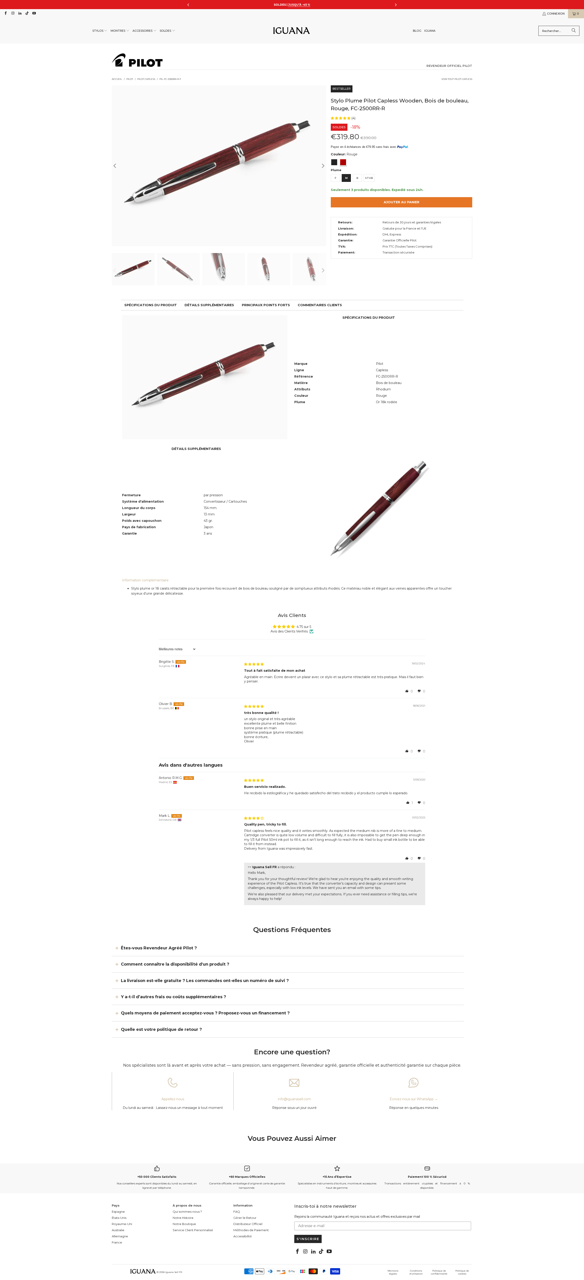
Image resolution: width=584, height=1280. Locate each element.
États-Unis (119, 1218)
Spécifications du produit (150, 305)
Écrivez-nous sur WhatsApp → (414, 1099)
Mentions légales (393, 1272)
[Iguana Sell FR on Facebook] (5, 13)
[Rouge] (343, 162)
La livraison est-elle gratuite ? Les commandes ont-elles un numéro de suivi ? (205, 980)
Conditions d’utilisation (416, 1272)
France (117, 1242)
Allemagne (120, 1236)
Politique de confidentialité (439, 1272)
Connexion (556, 13)
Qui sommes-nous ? (187, 1211)
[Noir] (334, 162)
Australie (118, 1230)
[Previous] (115, 165)
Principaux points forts (266, 305)
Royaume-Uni (122, 1224)
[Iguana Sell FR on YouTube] (34, 13)
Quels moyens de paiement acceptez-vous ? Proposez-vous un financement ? (205, 1013)
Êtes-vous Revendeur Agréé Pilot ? (159, 948)
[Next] (322, 165)
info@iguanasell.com (294, 1099)
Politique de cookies (462, 1272)
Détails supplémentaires (209, 305)
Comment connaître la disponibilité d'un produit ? (175, 964)
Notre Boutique (184, 1224)
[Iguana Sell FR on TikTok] (27, 13)
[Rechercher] (573, 31)
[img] (254, 664)
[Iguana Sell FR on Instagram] (12, 13)
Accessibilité (242, 1236)
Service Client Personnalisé (193, 1230)
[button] (100, 31)
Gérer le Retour (244, 1218)
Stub (369, 178)
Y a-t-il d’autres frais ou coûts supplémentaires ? (173, 996)
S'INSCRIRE (308, 1239)
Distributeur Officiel (247, 1224)
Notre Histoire (183, 1218)
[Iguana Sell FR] (291, 31)
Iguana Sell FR (173, 1272)
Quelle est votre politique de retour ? (161, 1029)
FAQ (236, 1211)
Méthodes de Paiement (251, 1230)
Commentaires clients (320, 305)
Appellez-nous (173, 1099)
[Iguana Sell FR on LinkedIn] (20, 13)
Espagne (118, 1211)
